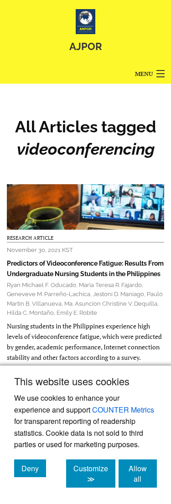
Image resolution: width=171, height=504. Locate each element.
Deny (33, 468)
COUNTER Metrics (123, 409)
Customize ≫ (94, 473)
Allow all (143, 473)
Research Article (30, 238)
